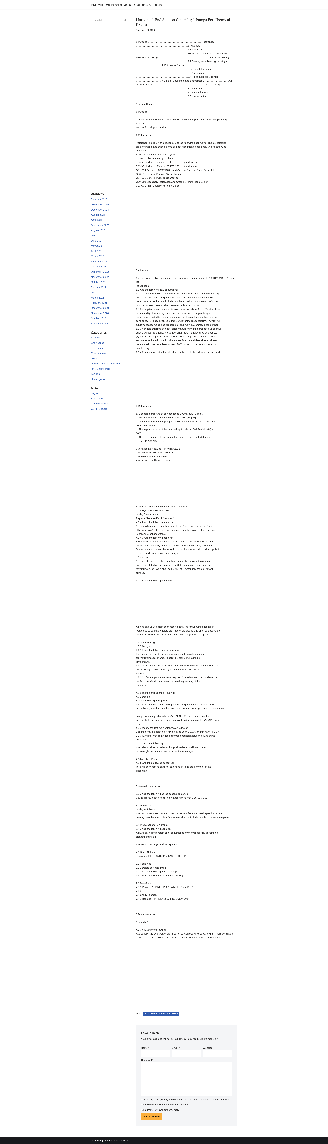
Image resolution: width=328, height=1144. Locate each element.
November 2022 (100, 277)
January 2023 (98, 266)
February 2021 (99, 302)
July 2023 (96, 235)
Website (207, 1047)
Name (145, 1047)
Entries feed (97, 398)
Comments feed (100, 403)
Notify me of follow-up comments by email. (166, 1104)
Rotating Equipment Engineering (161, 1014)
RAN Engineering (100, 368)
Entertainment (98, 353)
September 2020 (100, 323)
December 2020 (100, 308)
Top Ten (95, 374)
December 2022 (100, 271)
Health (94, 358)
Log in (94, 393)
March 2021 (97, 297)
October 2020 (98, 318)
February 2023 (99, 261)
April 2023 (96, 251)
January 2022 (98, 287)
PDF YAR (96, 1140)
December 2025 (100, 204)
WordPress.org (99, 409)
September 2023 (100, 225)
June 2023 (97, 240)
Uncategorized (99, 379)
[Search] (125, 20)
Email (176, 1047)
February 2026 (99, 199)
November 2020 (100, 313)
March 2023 (97, 256)
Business (96, 337)
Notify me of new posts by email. (161, 1110)
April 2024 (96, 220)
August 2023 (98, 230)
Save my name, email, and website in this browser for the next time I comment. (186, 1099)
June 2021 (97, 292)
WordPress (123, 1140)
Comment (147, 1060)
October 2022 (98, 282)
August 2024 (98, 214)
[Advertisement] (109, 66)
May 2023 (96, 245)
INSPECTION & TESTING (105, 363)
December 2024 (100, 209)
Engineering (97, 343)
